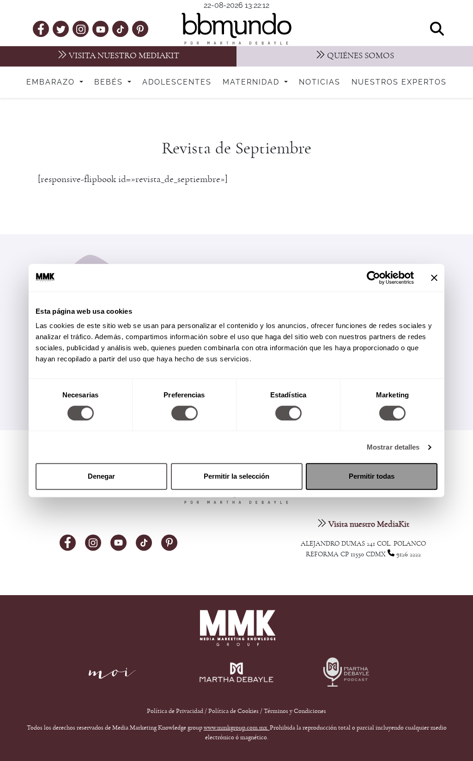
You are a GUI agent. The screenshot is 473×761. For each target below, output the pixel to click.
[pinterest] (140, 28)
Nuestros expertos (399, 82)
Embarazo (52, 82)
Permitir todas (371, 476)
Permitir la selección (236, 476)
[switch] (184, 413)
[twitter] (61, 28)
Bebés (110, 82)
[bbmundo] (236, 28)
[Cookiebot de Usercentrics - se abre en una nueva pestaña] (373, 278)
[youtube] (100, 28)
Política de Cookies (233, 711)
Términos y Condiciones (295, 711)
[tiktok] (120, 28)
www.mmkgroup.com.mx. (237, 727)
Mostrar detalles (393, 447)
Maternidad (252, 82)
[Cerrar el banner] (434, 277)
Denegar (101, 476)
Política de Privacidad (176, 711)
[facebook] (40, 29)
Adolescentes (177, 82)
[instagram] (80, 28)
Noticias (319, 82)
